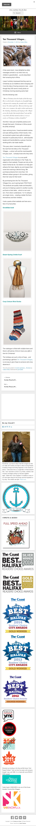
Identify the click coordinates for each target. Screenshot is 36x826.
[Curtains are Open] (18, 30)
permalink (20, 369)
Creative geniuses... (20, 368)
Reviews (28, 368)
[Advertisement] (16, 406)
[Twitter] (16, 817)
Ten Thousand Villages (10, 157)
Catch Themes (23, 823)
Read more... (23, 479)
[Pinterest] (24, 817)
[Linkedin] (20, 817)
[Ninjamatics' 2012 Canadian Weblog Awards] (9, 750)
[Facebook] (12, 817)
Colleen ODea (23, 42)
